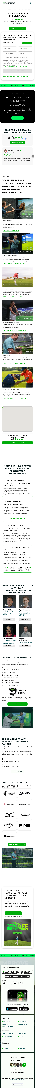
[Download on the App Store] (24, 1009)
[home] (9, 3)
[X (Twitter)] (10, 983)
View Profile (9, 619)
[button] (30, 3)
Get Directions (17, 23)
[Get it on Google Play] (12, 1009)
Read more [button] (7, 162)
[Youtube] (15, 983)
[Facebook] (20, 983)
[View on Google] (5, 151)
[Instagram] (4, 983)
